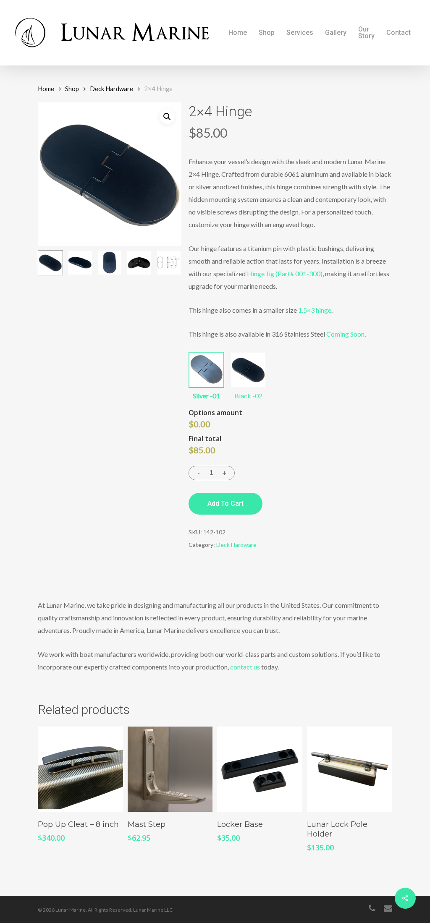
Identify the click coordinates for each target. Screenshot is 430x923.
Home (46, 88)
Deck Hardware (111, 88)
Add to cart (225, 503)
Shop (72, 88)
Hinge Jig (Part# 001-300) (284, 273)
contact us (245, 667)
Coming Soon (345, 334)
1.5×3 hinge (314, 310)
